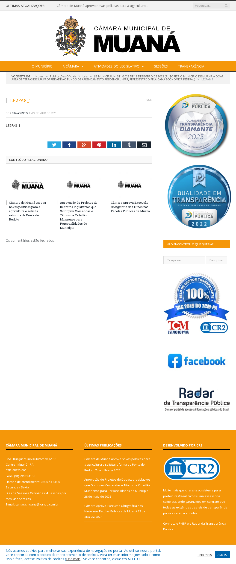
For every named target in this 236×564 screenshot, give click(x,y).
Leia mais (73, 559)
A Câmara (71, 66)
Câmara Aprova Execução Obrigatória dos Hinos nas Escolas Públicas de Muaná (130, 206)
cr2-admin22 (20, 113)
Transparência (191, 66)
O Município (42, 66)
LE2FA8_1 (13, 125)
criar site (191, 490)
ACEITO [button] (222, 554)
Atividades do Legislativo (116, 66)
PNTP (182, 523)
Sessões (161, 66)
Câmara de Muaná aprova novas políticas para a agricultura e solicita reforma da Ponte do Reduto (104, 6)
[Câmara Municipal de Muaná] (118, 35)
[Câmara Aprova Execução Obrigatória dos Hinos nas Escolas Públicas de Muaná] (130, 184)
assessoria (212, 496)
